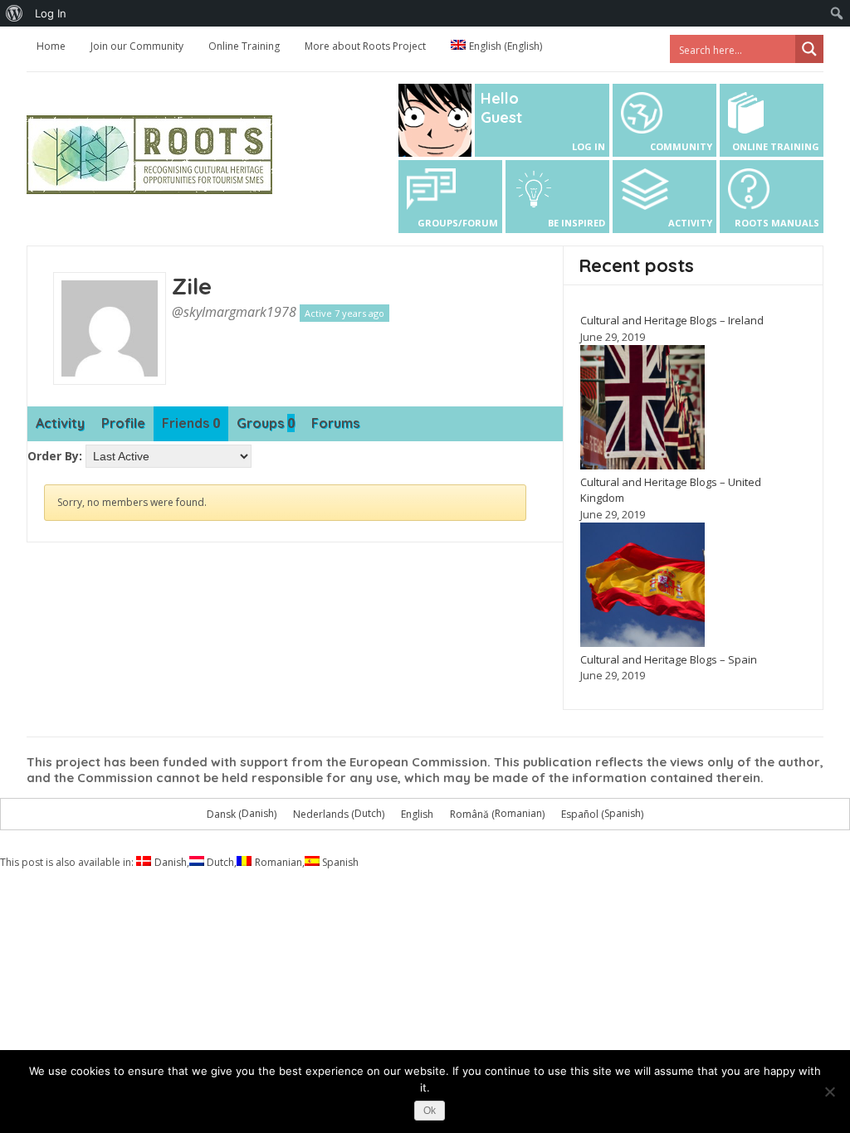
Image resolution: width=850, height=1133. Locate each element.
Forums (335, 423)
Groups (266, 423)
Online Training (244, 46)
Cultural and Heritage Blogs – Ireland (672, 320)
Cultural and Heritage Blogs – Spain (668, 659)
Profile (123, 423)
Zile (192, 285)
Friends (191, 423)
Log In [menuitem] (50, 13)
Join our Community (136, 46)
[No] (829, 1091)
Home (51, 46)
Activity (60, 423)
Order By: (54, 456)
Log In (588, 146)
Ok (429, 1110)
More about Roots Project (365, 46)
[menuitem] (14, 13)
